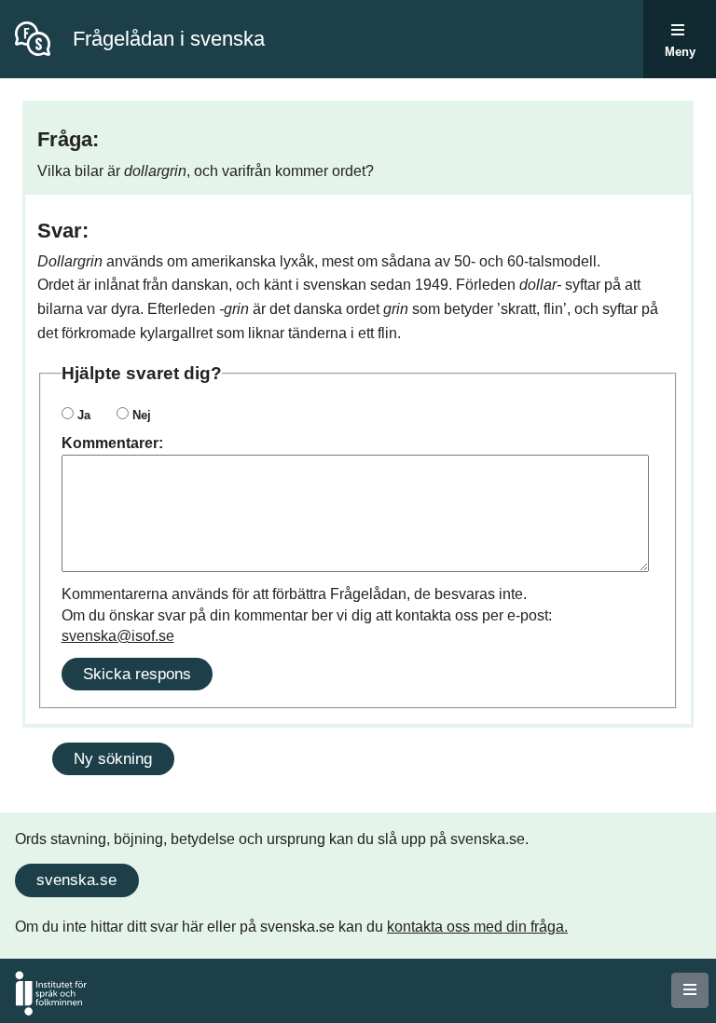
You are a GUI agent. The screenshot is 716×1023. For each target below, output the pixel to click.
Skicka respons (137, 673)
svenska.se (76, 879)
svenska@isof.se (118, 636)
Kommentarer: (112, 443)
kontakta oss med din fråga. (477, 926)
